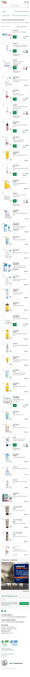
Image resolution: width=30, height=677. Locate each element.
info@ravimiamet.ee (11, 653)
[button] (27, 36)
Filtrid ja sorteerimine (21, 26)
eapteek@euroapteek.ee (20, 617)
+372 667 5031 (11, 622)
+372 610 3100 (11, 617)
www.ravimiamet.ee (4, 653)
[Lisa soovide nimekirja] (3, 31)
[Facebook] (2, 611)
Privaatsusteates (6, 604)
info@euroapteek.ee (19, 622)
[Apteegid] (25, 2)
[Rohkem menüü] (28, 2)
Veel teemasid (26, 591)
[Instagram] (5, 611)
